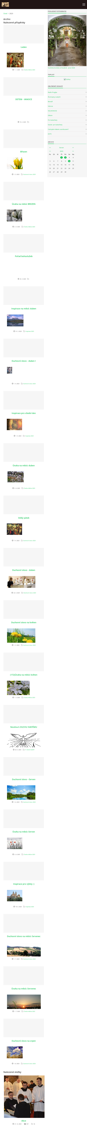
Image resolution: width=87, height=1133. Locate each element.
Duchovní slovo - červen (23, 779)
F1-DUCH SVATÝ (29, 750)
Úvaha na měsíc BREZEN (23, 204)
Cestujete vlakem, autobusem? (58, 129)
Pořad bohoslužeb (24, 256)
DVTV (50, 134)
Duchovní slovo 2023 (29, 174)
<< (50, 148)
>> (73, 148)
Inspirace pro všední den (24, 413)
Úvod (5, 13)
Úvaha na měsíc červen (23, 832)
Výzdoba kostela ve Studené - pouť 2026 (61, 68)
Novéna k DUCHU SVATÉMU (23, 727)
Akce (23, 1121)
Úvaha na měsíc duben (24, 465)
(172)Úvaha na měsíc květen (23, 675)
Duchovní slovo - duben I (24, 361)
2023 (61, 151)
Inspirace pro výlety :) (23, 884)
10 (69, 161)
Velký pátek (23, 518)
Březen (23, 151)
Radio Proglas (52, 92)
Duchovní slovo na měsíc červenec (23, 936)
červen (61, 148)
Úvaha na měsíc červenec (23, 988)
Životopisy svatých (54, 97)
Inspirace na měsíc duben (23, 308)
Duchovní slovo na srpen (24, 1041)
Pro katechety (52, 120)
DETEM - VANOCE (23, 99)
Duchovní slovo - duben (23, 570)
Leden (24, 47)
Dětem (50, 115)
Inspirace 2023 (30, 331)
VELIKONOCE (52, 111)
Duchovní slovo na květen (23, 622)
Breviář (50, 102)
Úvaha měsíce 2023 (29, 70)
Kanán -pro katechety (55, 125)
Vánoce (50, 106)
